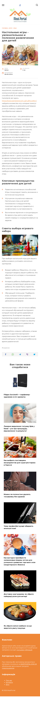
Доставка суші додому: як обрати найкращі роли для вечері (19, 595)
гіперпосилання (8, 668)
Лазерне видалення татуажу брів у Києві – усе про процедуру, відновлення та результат (19, 428)
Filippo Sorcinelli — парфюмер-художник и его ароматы (17, 396)
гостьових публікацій (24, 650)
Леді (15, 28)
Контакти (9, 682)
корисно (6, 348)
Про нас (9, 680)
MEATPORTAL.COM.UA (28, 664)
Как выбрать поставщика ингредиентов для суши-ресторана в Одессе (19, 462)
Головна (5, 28)
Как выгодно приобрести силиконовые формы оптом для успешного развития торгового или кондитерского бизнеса (19, 561)
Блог (10, 28)
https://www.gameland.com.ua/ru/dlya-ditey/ (19, 101)
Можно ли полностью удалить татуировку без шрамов (17, 495)
